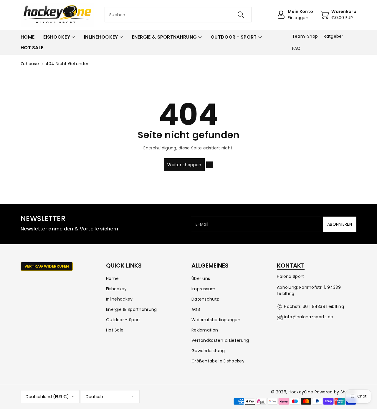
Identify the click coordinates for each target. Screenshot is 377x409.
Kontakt (291, 265)
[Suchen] (240, 14)
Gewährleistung (208, 351)
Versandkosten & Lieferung (220, 340)
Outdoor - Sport (123, 320)
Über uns (200, 278)
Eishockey (116, 289)
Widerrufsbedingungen (215, 320)
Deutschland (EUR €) (47, 397)
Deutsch (94, 397)
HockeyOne (301, 392)
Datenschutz (205, 299)
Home (112, 278)
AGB (195, 309)
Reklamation (204, 330)
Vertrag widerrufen (46, 266)
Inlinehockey (119, 299)
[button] (59, 37)
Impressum (203, 289)
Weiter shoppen (184, 165)
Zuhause (30, 64)
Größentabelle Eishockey (217, 361)
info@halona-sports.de (308, 317)
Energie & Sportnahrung (131, 309)
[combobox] (178, 14)
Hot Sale (114, 330)
